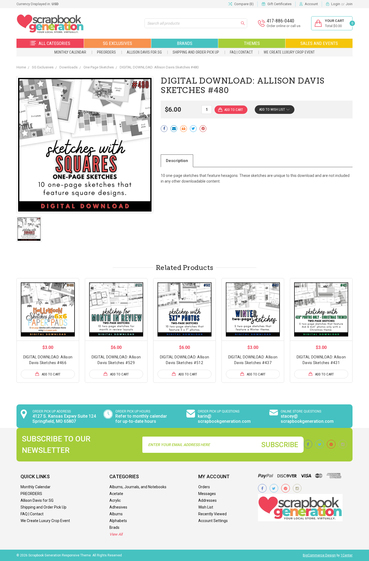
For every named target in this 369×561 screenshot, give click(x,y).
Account (311, 4)
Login (335, 4)
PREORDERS (106, 52)
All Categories (54, 43)
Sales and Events (319, 43)
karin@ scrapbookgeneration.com (224, 419)
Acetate (116, 493)
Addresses (207, 500)
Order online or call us (283, 26)
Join (349, 4)
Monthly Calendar (70, 52)
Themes (252, 43)
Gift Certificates (279, 4)
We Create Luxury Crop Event (289, 52)
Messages (207, 493)
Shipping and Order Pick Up (196, 52)
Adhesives (118, 507)
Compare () (244, 4)
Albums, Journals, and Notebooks (137, 487)
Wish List (205, 507)
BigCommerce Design (319, 555)
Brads (114, 527)
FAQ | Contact (241, 52)
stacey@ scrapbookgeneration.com (307, 419)
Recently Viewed (212, 514)
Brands (184, 43)
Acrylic (115, 500)
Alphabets (118, 521)
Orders (204, 487)
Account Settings (213, 521)
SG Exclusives (117, 43)
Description (177, 160)
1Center (347, 555)
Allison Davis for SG (144, 52)
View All (115, 534)
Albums (116, 514)
